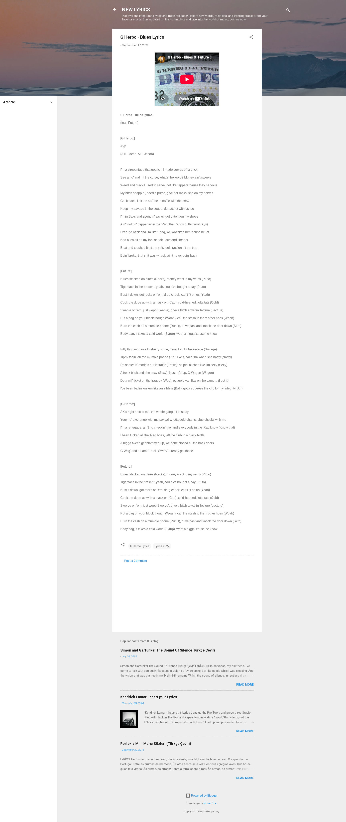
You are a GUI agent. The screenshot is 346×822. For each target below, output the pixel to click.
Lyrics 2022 (162, 546)
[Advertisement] (278, 89)
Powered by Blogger (203, 795)
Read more (245, 684)
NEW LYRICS (136, 9)
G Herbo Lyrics (139, 546)
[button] (251, 38)
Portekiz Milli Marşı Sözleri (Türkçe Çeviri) (155, 743)
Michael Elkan (210, 803)
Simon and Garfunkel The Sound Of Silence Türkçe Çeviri (167, 650)
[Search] (288, 11)
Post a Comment (135, 561)
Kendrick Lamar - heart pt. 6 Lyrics (148, 697)
